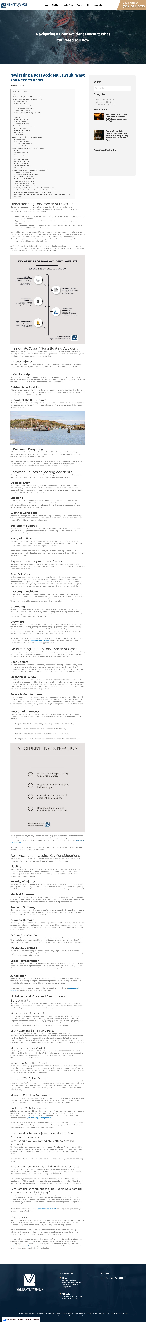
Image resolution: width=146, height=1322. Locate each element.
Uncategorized (102, 102)
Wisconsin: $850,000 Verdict (25, 179)
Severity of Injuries (22, 152)
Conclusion (17, 197)
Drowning (19, 134)
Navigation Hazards (22, 123)
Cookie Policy (89, 1314)
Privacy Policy (68, 1314)
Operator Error (20, 115)
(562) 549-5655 (134, 6)
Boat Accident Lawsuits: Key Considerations (28, 148)
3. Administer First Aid (23, 106)
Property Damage (22, 159)
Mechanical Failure (22, 141)
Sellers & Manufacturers (24, 143)
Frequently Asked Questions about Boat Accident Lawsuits (34, 188)
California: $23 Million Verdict (25, 185)
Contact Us (98, 5)
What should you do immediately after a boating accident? (35, 190)
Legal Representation (23, 165)
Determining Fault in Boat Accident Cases (28, 137)
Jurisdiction (20, 168)
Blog (88, 5)
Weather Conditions (22, 119)
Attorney (80, 5)
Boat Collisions (21, 128)
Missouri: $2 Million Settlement (26, 183)
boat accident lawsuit (40, 641)
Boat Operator (20, 139)
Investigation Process (23, 146)
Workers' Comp (103, 104)
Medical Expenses (22, 155)
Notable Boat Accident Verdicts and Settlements (30, 170)
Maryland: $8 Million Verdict (25, 172)
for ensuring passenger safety (40, 1118)
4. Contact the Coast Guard (25, 108)
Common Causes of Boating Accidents (27, 113)
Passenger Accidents (23, 130)
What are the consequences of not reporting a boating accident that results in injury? (44, 194)
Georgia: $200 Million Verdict (25, 181)
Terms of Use (79, 1314)
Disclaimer (58, 1314)
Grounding (19, 132)
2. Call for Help (21, 104)
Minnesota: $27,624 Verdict (24, 176)
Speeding (19, 117)
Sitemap (51, 1314)
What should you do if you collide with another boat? (33, 192)
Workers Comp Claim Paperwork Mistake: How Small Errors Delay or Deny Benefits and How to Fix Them (117, 135)
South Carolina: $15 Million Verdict (27, 174)
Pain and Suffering (22, 157)
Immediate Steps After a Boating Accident (28, 99)
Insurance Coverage (22, 163)
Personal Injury (103, 99)
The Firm (55, 5)
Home (46, 5)
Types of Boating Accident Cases (24, 126)
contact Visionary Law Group (21, 1246)
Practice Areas (68, 5)
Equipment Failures (22, 121)
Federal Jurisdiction (22, 161)
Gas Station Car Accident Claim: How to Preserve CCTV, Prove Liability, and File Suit (116, 117)
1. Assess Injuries (21, 101)
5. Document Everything (24, 110)
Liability (18, 150)
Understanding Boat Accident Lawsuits (27, 97)
